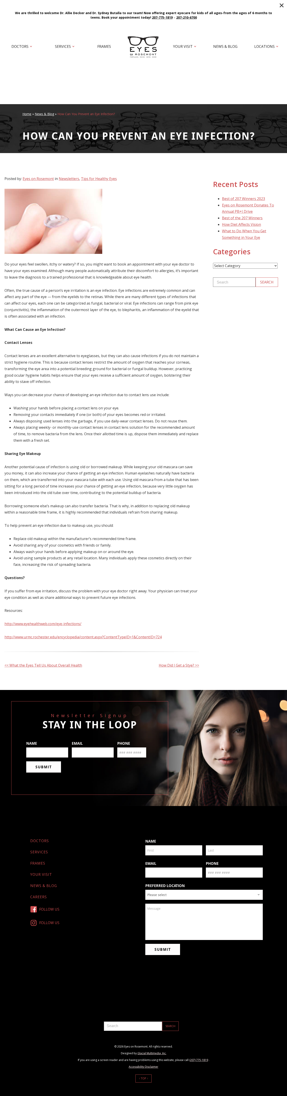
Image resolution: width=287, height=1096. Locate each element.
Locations (264, 46)
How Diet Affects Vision (241, 224)
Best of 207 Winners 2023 (243, 198)
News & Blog (225, 46)
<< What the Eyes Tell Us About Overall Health (43, 665)
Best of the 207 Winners (242, 217)
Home (26, 114)
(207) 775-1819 (198, 1060)
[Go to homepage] (143, 47)
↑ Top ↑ (143, 1078)
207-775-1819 (162, 17)
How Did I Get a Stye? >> (179, 665)
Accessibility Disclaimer (143, 1067)
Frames (104, 46)
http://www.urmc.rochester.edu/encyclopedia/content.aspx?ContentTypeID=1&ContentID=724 (83, 637)
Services (63, 46)
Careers (38, 896)
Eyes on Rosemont (38, 178)
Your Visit (183, 46)
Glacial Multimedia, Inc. (151, 1053)
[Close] (281, 5)
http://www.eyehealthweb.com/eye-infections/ (42, 623)
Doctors (19, 46)
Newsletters (69, 178)
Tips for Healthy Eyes (99, 178)
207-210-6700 (186, 17)
